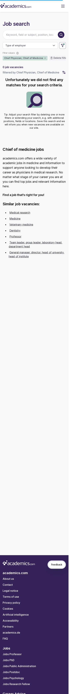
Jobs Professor (12, 654)
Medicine (14, 218)
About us (8, 578)
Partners (8, 626)
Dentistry (14, 230)
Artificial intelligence (16, 614)
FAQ (5, 638)
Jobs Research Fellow (16, 684)
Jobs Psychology (13, 678)
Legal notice (10, 590)
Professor (15, 236)
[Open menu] (63, 6)
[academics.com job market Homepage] (15, 5)
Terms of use (11, 596)
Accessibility (11, 620)
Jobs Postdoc (11, 672)
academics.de (11, 632)
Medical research (19, 212)
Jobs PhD (8, 660)
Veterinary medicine (21, 224)
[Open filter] (62, 45)
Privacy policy (11, 602)
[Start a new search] (61, 34)
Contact (8, 584)
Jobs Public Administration (19, 666)
